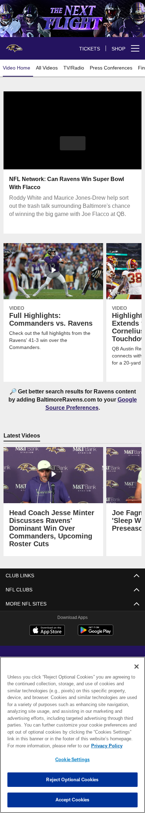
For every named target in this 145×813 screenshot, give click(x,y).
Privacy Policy (46, 745)
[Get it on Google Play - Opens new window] (95, 633)
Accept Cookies (73, 799)
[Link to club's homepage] (14, 45)
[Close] (136, 666)
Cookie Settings (72, 759)
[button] (72, 147)
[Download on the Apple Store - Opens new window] (47, 631)
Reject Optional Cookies (72, 779)
